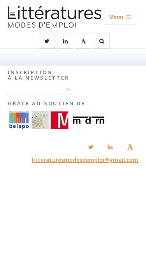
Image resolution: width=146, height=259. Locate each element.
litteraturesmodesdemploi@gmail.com (85, 159)
